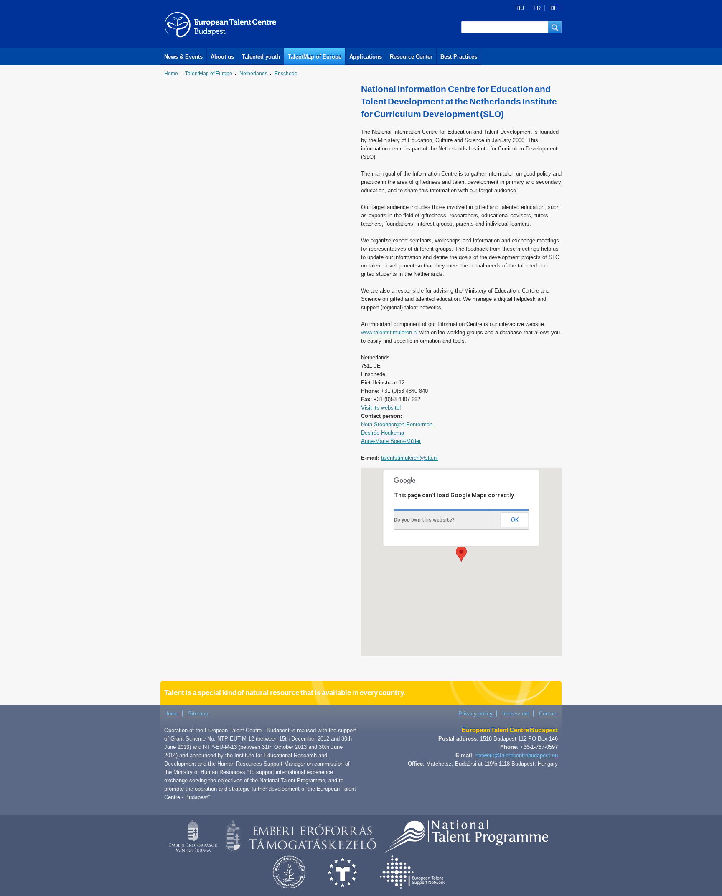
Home (171, 73)
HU (520, 8)
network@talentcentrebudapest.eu (516, 755)
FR (537, 8)
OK (515, 520)
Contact (548, 713)
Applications (365, 56)
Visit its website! (381, 408)
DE (554, 8)
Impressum (515, 713)
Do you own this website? (424, 520)
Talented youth (261, 56)
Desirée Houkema (382, 433)
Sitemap (198, 713)
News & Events (183, 56)
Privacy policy (475, 713)
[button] (555, 27)
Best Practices (458, 56)
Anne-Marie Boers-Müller (391, 441)
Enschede (286, 73)
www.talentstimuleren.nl (389, 332)
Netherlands (253, 73)
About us (222, 56)
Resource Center (411, 56)
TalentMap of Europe (314, 56)
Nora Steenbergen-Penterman (396, 424)
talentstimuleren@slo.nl (409, 458)
